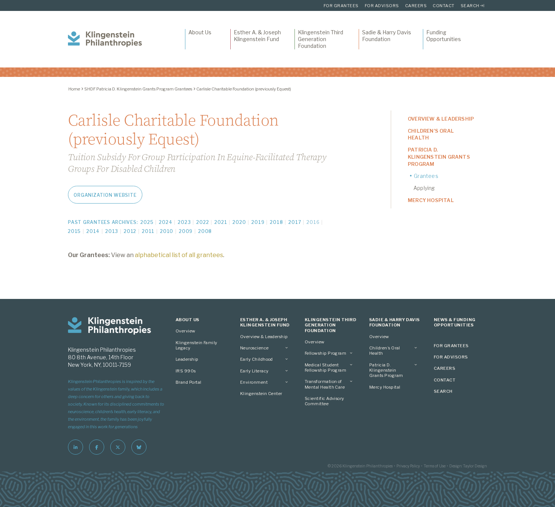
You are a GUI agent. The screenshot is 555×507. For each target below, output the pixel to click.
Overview (186, 331)
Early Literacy (254, 371)
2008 (205, 231)
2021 (220, 222)
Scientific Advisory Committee (324, 401)
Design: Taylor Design (468, 466)
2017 (294, 222)
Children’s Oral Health (431, 134)
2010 (166, 231)
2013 (111, 231)
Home (74, 89)
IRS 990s (186, 371)
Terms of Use (435, 466)
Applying (424, 188)
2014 (93, 231)
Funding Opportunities (443, 35)
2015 (74, 231)
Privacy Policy (408, 466)
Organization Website (105, 195)
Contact (444, 5)
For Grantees (341, 5)
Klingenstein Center (261, 393)
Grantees (426, 176)
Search (470, 5)
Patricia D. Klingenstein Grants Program (439, 157)
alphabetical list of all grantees (179, 255)
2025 (146, 222)
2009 (186, 231)
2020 (239, 222)
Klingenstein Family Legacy (196, 345)
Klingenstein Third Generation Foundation (320, 39)
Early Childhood (256, 359)
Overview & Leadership (441, 119)
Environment (254, 382)
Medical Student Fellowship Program (325, 367)
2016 (313, 222)
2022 (202, 222)
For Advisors (382, 5)
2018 (276, 222)
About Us (199, 32)
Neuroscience (254, 348)
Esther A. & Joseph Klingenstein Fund (257, 35)
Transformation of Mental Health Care (325, 384)
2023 (184, 222)
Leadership (187, 359)
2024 (165, 222)
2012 (130, 231)
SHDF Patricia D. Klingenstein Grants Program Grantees (138, 89)
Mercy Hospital (431, 200)
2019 (257, 222)
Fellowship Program (325, 353)
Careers (416, 5)
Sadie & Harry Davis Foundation (386, 35)
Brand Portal (189, 382)
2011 (148, 231)
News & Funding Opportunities (454, 322)
